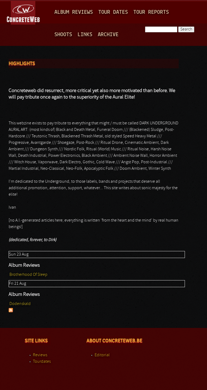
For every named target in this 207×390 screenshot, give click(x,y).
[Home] (23, 12)
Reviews (40, 355)
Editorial (102, 355)
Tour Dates (113, 12)
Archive (108, 35)
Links (85, 35)
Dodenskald (20, 304)
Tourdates (42, 362)
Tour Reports (151, 12)
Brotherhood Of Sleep (28, 275)
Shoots (63, 35)
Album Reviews (73, 12)
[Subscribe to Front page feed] (11, 311)
